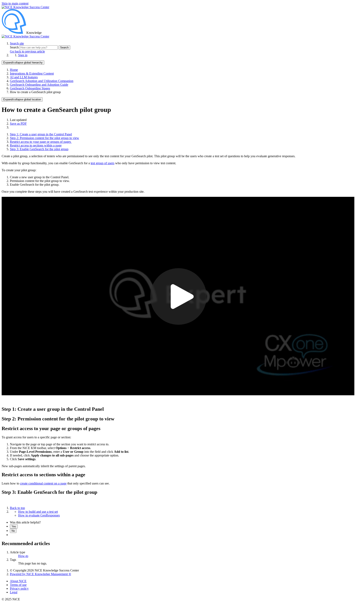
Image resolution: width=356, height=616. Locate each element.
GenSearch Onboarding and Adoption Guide (39, 84)
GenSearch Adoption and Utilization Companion (41, 81)
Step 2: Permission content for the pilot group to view (44, 138)
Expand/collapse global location (22, 99)
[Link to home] (25, 36)
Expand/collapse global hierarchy (23, 62)
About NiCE (18, 581)
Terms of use (18, 585)
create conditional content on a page (43, 483)
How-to (23, 556)
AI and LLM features (24, 77)
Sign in (22, 55)
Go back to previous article (27, 51)
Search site (17, 43)
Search (15, 47)
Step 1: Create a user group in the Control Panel (41, 134)
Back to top (17, 508)
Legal (13, 592)
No (13, 530)
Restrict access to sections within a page (36, 145)
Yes (14, 526)
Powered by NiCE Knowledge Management (40, 574)
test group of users (102, 163)
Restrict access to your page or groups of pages (41, 141)
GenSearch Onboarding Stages (30, 88)
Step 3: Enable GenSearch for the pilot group (39, 149)
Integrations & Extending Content (32, 73)
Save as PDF (18, 123)
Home (14, 70)
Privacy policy (19, 588)
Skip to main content (15, 3)
